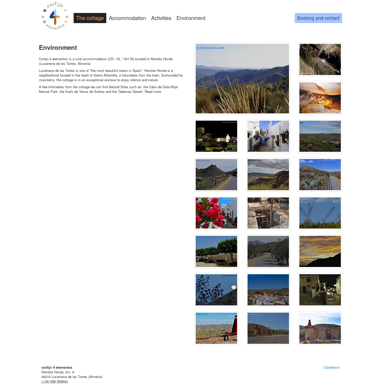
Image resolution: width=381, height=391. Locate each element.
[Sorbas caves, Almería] (320, 59)
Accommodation (127, 18)
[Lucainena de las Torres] (216, 136)
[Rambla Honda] (268, 213)
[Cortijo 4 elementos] (55, 16)
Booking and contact (318, 17)
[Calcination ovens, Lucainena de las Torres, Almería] (216, 328)
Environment (191, 18)
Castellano (332, 367)
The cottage (90, 18)
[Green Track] (216, 174)
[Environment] (242, 79)
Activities (161, 18)
